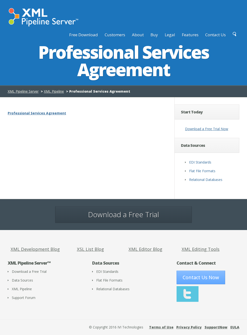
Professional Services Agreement (37, 113)
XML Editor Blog (145, 249)
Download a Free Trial (123, 214)
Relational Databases (205, 179)
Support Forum (23, 297)
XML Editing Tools (201, 249)
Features (190, 34)
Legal (170, 34)
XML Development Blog (35, 249)
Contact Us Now (201, 277)
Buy (154, 34)
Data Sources (22, 280)
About (138, 34)
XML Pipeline (54, 91)
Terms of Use (161, 327)
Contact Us (215, 34)
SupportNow (216, 327)
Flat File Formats (202, 171)
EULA (234, 327)
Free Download (83, 34)
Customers (115, 34)
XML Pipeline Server (23, 91)
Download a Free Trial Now (206, 129)
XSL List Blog (90, 249)
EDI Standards (200, 162)
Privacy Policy (189, 327)
